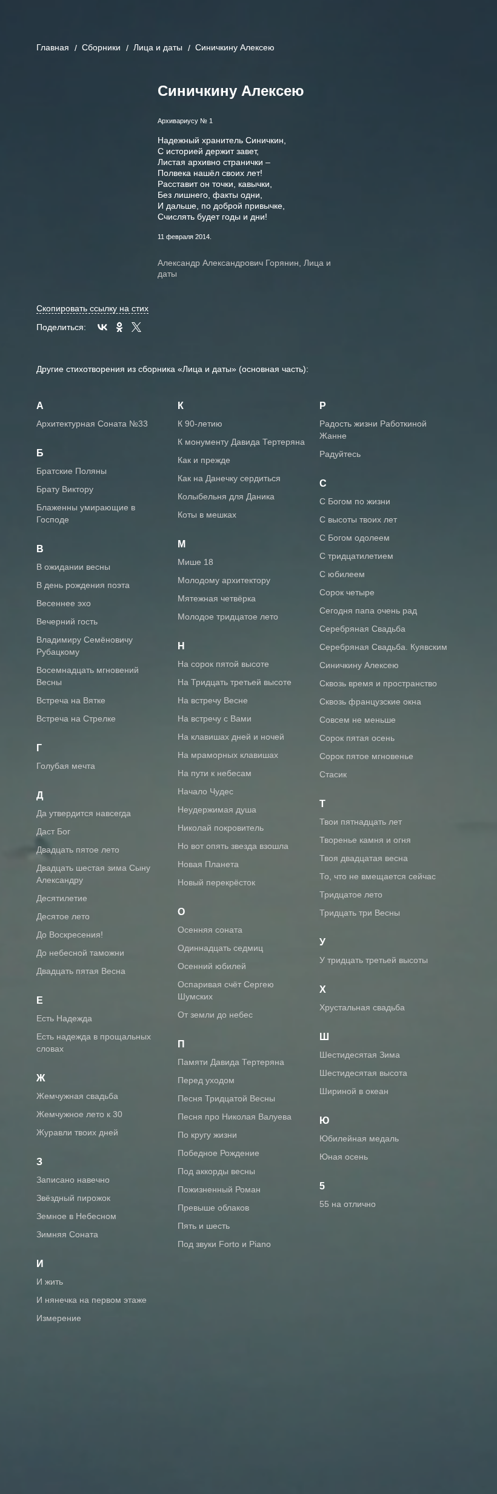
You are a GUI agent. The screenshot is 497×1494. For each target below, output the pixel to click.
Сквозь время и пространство (378, 683)
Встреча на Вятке (70, 700)
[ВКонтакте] (102, 327)
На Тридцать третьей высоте (235, 682)
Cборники (101, 47)
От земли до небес (215, 1014)
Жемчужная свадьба (77, 1096)
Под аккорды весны (216, 1171)
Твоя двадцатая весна (363, 858)
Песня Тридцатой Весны (226, 1098)
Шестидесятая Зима (359, 1055)
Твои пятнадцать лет (360, 821)
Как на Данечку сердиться (229, 478)
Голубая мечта (65, 766)
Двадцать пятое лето (77, 849)
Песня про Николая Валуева (235, 1116)
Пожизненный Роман (219, 1189)
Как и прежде (204, 460)
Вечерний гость (67, 621)
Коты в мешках (207, 514)
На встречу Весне (213, 700)
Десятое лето (63, 916)
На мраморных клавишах (228, 755)
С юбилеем (342, 574)
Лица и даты (157, 47)
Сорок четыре (347, 592)
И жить (49, 1281)
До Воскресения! (69, 934)
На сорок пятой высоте (223, 664)
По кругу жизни (207, 1135)
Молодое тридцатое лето (228, 616)
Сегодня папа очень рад (368, 610)
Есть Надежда (64, 1018)
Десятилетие (61, 898)
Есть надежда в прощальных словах (93, 1042)
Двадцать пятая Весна (80, 971)
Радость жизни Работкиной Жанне (373, 430)
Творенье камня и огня (365, 840)
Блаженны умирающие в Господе (85, 513)
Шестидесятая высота (363, 1073)
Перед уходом (206, 1080)
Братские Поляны (71, 471)
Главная (52, 47)
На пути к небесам (215, 773)
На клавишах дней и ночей (231, 737)
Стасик (333, 774)
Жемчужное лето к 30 (79, 1114)
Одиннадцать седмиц (220, 948)
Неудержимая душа (217, 809)
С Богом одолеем (354, 538)
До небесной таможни (80, 953)
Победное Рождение (218, 1153)
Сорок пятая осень (357, 738)
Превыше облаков (213, 1207)
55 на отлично (347, 1204)
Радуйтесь (340, 454)
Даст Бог (53, 831)
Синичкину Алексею (359, 665)
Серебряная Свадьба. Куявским (383, 647)
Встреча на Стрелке (76, 718)
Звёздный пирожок (73, 1198)
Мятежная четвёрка (217, 598)
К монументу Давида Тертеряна (241, 442)
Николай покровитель (221, 828)
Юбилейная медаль (359, 1138)
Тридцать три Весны (359, 913)
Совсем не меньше (357, 720)
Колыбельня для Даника (226, 496)
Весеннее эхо (63, 603)
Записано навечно (73, 1180)
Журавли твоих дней (77, 1132)
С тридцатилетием (356, 556)
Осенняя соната (210, 930)
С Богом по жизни (354, 501)
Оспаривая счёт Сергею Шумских (226, 990)
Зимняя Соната (67, 1234)
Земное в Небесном (76, 1216)
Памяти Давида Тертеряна (231, 1062)
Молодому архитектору (224, 580)
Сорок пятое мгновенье (366, 756)
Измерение (58, 1318)
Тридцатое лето (350, 894)
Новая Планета (208, 864)
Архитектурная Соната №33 (92, 423)
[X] (136, 327)
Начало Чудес (205, 791)
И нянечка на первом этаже (91, 1300)
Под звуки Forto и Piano (224, 1244)
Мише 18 (195, 562)
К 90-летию (200, 423)
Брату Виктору (64, 489)
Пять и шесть (204, 1226)
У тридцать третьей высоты (373, 960)
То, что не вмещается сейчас (377, 876)
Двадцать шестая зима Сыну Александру (93, 874)
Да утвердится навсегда (83, 813)
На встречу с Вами (215, 718)
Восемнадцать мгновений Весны (87, 676)
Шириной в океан (354, 1091)
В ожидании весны (73, 567)
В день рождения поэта (83, 585)
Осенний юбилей (212, 966)
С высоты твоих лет (358, 519)
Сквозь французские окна (370, 701)
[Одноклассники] (119, 327)
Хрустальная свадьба (362, 1007)
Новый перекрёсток (216, 882)
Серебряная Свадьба (362, 629)
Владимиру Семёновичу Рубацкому (84, 646)
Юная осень (343, 1156)
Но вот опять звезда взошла (233, 846)
